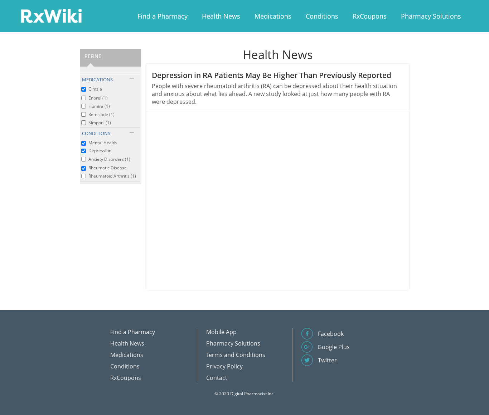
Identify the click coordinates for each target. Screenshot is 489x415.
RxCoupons (370, 16)
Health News (221, 16)
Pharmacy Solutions (431, 16)
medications (97, 79)
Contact (216, 378)
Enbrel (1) (98, 98)
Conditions (322, 16)
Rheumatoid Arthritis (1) (112, 176)
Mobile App (221, 332)
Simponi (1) (99, 123)
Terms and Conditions (235, 355)
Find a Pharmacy (162, 16)
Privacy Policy (224, 366)
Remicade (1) (101, 114)
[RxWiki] (51, 16)
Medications (273, 16)
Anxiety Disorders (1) (109, 159)
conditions (96, 133)
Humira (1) (99, 106)
